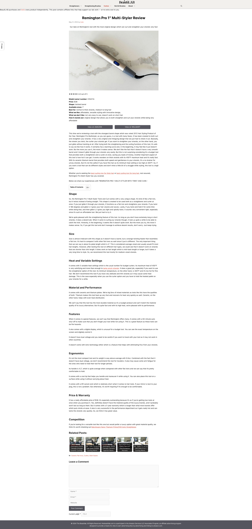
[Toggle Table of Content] (86, 187)
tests (23, 10)
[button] (181, 6)
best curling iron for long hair (128, 173)
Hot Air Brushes (119, 6)
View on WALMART (132, 127)
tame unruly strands (111, 268)
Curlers (106, 6)
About (130, 6)
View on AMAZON (95, 127)
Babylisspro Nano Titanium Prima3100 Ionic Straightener (113, 427)
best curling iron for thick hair (102, 173)
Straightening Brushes (93, 6)
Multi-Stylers (93, 455)
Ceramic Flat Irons (77, 455)
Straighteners (74, 6)
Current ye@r (75, 514)
